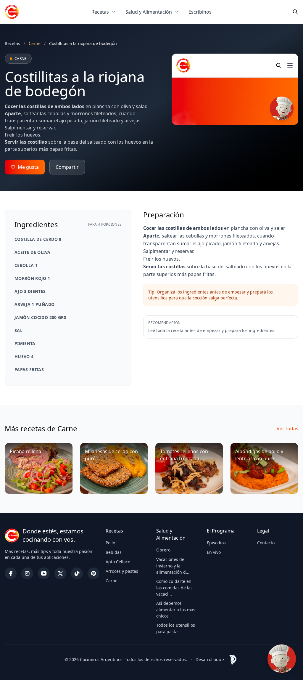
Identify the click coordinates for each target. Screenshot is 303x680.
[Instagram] (27, 573)
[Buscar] (295, 12)
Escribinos (200, 12)
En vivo (214, 552)
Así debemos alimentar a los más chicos (175, 609)
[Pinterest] (93, 573)
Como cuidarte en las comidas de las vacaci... (174, 587)
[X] (60, 573)
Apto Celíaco (118, 561)
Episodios (216, 543)
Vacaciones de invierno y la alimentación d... (172, 565)
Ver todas (287, 428)
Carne (111, 580)
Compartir (67, 167)
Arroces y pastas (122, 571)
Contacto (266, 543)
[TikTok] (77, 573)
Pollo (110, 543)
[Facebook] (11, 573)
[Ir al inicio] (12, 12)
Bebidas (114, 552)
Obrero (163, 550)
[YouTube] (44, 573)
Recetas (100, 12)
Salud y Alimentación (148, 12)
